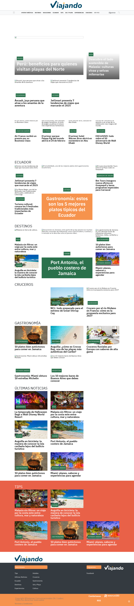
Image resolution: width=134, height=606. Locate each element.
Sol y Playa (69, 12)
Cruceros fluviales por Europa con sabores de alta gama (102, 349)
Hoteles (36, 573)
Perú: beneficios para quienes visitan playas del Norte (47, 66)
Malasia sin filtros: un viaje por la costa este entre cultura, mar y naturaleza (26, 248)
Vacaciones (47, 12)
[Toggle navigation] (13, 12)
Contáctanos (95, 596)
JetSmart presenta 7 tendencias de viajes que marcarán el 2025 (65, 103)
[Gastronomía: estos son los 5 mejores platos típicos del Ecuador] (67, 179)
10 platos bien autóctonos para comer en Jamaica (105, 247)
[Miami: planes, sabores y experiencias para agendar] (107, 259)
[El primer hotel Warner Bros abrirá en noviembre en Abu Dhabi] (80, 127)
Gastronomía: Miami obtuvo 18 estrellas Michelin (31, 377)
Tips (62, 12)
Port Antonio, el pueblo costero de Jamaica (67, 267)
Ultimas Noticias (21, 577)
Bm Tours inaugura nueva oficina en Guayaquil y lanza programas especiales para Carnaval (107, 185)
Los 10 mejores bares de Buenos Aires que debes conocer (65, 378)
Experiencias (79, 12)
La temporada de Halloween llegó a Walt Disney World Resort (31, 414)
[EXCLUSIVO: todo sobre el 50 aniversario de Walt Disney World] (107, 127)
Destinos (38, 12)
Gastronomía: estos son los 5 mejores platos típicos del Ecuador (67, 206)
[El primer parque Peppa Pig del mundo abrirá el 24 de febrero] (54, 127)
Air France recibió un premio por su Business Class (26, 138)
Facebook (90, 573)
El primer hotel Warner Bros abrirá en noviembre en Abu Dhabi (80, 139)
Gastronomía (38, 581)
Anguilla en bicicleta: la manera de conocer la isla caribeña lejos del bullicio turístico (26, 274)
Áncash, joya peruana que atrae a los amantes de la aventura (29, 103)
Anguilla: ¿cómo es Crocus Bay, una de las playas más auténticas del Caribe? (66, 349)
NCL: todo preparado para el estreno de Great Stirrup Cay (67, 310)
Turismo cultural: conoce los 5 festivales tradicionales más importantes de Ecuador (26, 209)
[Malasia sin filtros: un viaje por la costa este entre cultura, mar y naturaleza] (27, 235)
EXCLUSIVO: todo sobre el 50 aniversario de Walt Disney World (106, 139)
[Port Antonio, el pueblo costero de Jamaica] (67, 243)
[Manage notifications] (129, 601)
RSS (99, 600)
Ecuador (56, 12)
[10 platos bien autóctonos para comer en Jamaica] (107, 235)
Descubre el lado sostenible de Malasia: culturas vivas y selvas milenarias (101, 66)
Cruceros (89, 12)
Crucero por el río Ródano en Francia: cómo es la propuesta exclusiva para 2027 (101, 311)
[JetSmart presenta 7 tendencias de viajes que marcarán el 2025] (27, 171)
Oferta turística (27, 12)
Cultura (35, 588)
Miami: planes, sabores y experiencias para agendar (105, 271)
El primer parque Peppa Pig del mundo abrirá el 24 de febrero (53, 138)
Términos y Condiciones (24, 604)
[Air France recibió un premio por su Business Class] (27, 127)
